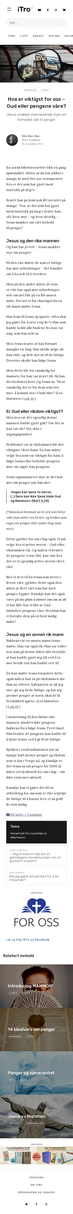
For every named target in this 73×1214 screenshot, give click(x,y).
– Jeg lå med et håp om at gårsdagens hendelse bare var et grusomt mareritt (35, 857)
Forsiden (36, 1177)
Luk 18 (28, 398)
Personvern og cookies (36, 1192)
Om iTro (36, 1184)
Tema (11, 36)
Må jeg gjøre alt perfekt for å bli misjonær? (34, 878)
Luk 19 (13, 707)
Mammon (30, 90)
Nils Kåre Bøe (31, 136)
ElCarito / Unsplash (26, 815)
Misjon (54, 36)
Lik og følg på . (28, 939)
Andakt (38, 36)
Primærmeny (9, 9)
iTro (25, 9)
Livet (24, 36)
